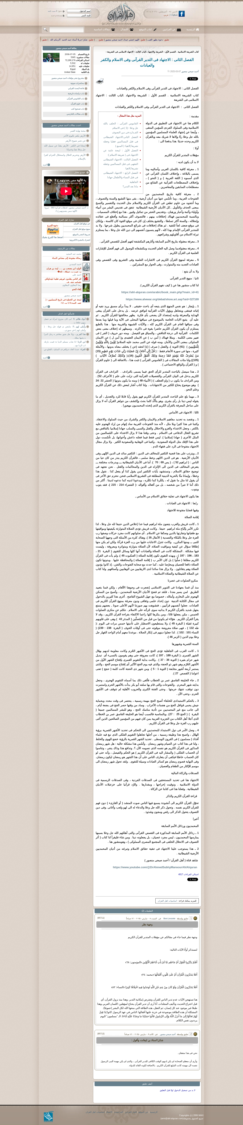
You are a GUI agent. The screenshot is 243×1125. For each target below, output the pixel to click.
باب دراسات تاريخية (76, 93)
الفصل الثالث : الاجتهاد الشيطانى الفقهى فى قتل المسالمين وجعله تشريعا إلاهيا (120, 164)
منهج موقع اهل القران (81, 229)
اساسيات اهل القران (167, 901)
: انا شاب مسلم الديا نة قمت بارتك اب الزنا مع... (65, 344)
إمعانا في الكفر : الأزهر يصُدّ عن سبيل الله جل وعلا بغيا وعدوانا (65, 147)
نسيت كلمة (52, 11)
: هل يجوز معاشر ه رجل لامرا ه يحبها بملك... (65, 336)
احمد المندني (75, 264)
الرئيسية (190, 29)
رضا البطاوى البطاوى (71, 285)
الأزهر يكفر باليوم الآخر (74, 135)
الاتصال (124, 29)
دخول (60, 11)
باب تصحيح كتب (77, 109)
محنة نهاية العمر (78, 130)
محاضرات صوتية (77, 83)
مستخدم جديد (56, 15)
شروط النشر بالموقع (81, 234)
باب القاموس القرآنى (75, 98)
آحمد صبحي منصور (167, 1034)
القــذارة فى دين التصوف (125, 132)
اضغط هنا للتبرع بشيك (52, 237)
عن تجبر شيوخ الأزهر (75, 140)
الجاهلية (134, 182)
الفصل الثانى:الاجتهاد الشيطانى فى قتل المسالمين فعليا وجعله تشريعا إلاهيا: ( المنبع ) (120, 141)
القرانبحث (118, 1112)
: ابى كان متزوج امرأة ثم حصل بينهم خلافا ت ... (65, 321)
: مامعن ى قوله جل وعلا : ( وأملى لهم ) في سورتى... (65, 328)
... (190, 39)
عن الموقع (143, 1112)
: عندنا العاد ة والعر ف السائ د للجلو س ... (65, 351)
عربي (166, 15)
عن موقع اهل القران (82, 223)
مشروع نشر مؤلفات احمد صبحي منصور (67, 78)
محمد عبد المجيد (73, 254)
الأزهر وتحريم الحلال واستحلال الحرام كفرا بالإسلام (65, 157)
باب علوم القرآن (77, 104)
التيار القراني (131, 1112)
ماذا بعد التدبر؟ (130, 186)
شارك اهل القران (66, 220)
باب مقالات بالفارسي (75, 114)
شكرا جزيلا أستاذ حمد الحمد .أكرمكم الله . (162, 39)
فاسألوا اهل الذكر (66, 313)
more (46, 165)
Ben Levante (169, 918)
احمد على (76, 274)
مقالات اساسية (102, 29)
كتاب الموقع (145, 29)
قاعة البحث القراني (76, 88)
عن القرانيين (169, 29)
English (174, 15)
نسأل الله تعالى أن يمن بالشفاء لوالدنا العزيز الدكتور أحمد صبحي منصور (102, 39)
